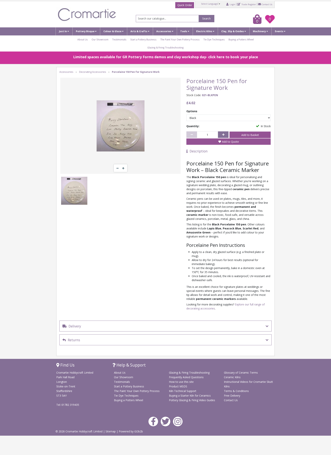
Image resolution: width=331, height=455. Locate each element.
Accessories (164, 31)
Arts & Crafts (139, 31)
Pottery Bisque (85, 31)
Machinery (259, 31)
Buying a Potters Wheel (241, 39)
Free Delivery (232, 395)
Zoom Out (117, 168)
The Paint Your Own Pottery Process (180, 39)
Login (232, 4)
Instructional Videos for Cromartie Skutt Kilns (248, 384)
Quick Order (184, 5)
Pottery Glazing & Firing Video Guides (192, 400)
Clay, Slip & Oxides (232, 31)
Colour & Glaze (112, 31)
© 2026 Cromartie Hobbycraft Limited (79, 431)
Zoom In (123, 168)
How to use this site (181, 382)
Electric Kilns (204, 31)
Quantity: (192, 126)
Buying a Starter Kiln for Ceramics (190, 395)
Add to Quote (230, 141)
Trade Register (248, 4)
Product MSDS (178, 386)
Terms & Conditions (236, 391)
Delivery (74, 326)
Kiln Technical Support (182, 391)
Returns (73, 340)
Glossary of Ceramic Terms (241, 372)
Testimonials (119, 39)
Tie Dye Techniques (214, 39)
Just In (63, 31)
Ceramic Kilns (232, 377)
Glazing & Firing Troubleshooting (165, 47)
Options (191, 111)
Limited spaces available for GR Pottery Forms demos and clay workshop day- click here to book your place (165, 57)
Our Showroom (100, 39)
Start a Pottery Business (143, 39)
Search (206, 18)
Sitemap (111, 431)
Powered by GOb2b (131, 431)
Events (279, 31)
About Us (82, 39)
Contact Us (266, 4)
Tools (184, 31)
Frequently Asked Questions (186, 377)
